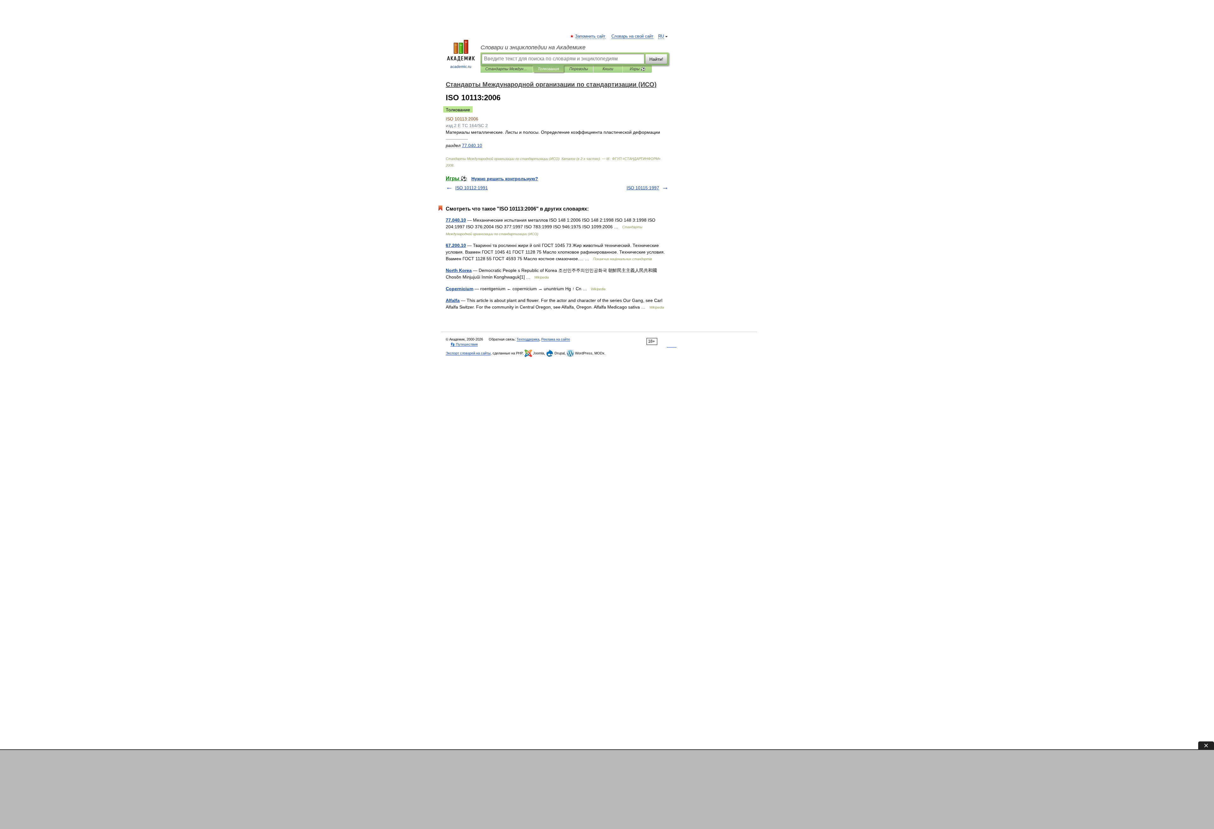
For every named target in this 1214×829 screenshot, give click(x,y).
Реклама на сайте (555, 339)
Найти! (656, 59)
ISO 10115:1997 (643, 187)
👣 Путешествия (464, 344)
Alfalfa (453, 300)
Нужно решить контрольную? (504, 178)
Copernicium (459, 288)
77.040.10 (456, 220)
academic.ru (460, 66)
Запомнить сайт (590, 36)
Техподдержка (528, 339)
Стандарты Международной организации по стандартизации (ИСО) (506, 69)
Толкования (548, 69)
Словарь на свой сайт (632, 36)
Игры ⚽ (637, 69)
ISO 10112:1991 (471, 187)
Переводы (578, 69)
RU (661, 36)
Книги (608, 69)
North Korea (459, 270)
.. (472, 145)
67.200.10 (456, 245)
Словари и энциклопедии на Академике (533, 47)
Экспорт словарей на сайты (468, 353)
